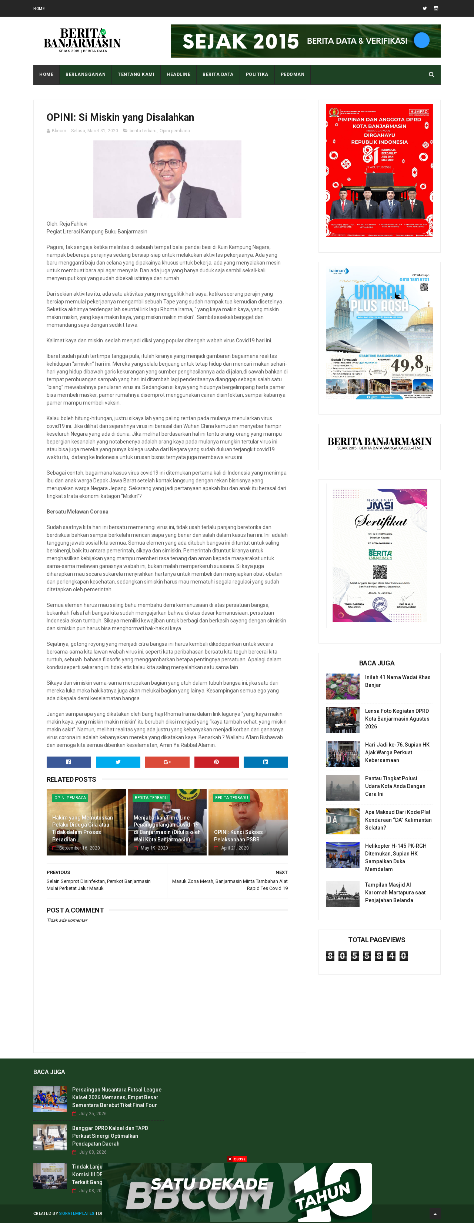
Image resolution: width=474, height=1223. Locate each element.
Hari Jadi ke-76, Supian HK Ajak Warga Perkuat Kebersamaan (397, 752)
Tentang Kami (136, 74)
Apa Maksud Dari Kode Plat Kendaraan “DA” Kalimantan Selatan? (398, 820)
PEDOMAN (293, 74)
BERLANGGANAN (86, 74)
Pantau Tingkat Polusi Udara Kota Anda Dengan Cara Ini (395, 786)
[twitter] (425, 8)
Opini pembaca (175, 130)
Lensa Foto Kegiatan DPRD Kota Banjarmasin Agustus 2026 (397, 719)
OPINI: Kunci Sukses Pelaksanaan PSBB (238, 836)
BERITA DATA (218, 74)
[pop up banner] (237, 1220)
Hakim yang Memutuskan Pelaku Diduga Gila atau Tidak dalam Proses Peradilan (82, 829)
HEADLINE (178, 74)
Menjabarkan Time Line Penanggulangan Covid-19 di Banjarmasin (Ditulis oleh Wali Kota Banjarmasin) (167, 829)
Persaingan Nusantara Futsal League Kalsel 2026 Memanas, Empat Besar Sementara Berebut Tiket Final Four (116, 1097)
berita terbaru (143, 130)
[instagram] (436, 8)
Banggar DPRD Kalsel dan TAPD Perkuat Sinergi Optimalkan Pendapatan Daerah (110, 1136)
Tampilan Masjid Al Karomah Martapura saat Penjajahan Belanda (395, 892)
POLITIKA (257, 74)
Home (39, 9)
